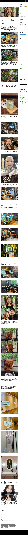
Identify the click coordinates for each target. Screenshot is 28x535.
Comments (21, 112)
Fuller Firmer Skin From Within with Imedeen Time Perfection (23, 95)
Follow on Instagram (24, 34)
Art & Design (21, 61)
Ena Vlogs (21, 65)
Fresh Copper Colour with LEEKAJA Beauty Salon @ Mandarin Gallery (8, 21)
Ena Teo (21, 91)
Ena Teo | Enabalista (4, 0)
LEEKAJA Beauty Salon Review (5, 525)
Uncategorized (21, 76)
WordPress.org (21, 113)
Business (21, 64)
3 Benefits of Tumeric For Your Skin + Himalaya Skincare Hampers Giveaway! (23, 98)
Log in (20, 109)
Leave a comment (9, 24)
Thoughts (21, 73)
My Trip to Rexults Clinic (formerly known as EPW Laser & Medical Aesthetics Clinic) (23, 92)
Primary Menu (27, 1)
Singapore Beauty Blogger (5, 526)
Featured (21, 68)
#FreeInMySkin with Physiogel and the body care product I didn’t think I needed (23, 103)
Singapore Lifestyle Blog (11, 526)
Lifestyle (21, 72)
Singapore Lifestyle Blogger (5, 527)
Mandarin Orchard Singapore (12, 525)
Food (20, 69)
